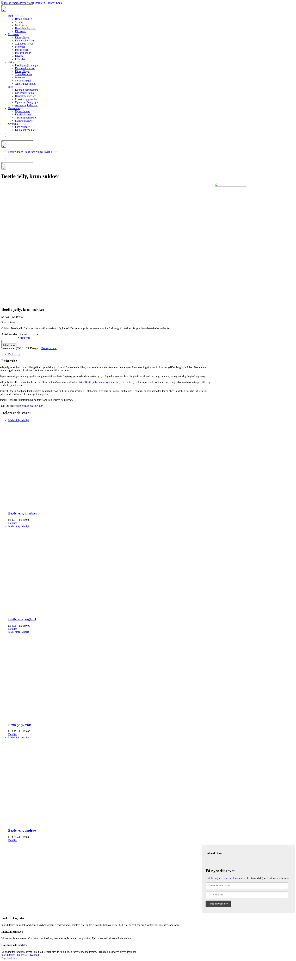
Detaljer (12, 523)
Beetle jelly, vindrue (22, 830)
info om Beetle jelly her (29, 405)
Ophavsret (22, 954)
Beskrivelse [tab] (14, 354)
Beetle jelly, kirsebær (22, 513)
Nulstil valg (24, 337)
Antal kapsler (9, 334)
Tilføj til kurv (9, 345)
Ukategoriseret (49, 348)
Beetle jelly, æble (19, 725)
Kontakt (34, 954)
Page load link (9, 958)
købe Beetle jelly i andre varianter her (99, 382)
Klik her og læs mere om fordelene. (225, 878)
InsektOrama (8, 954)
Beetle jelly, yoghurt (22, 619)
